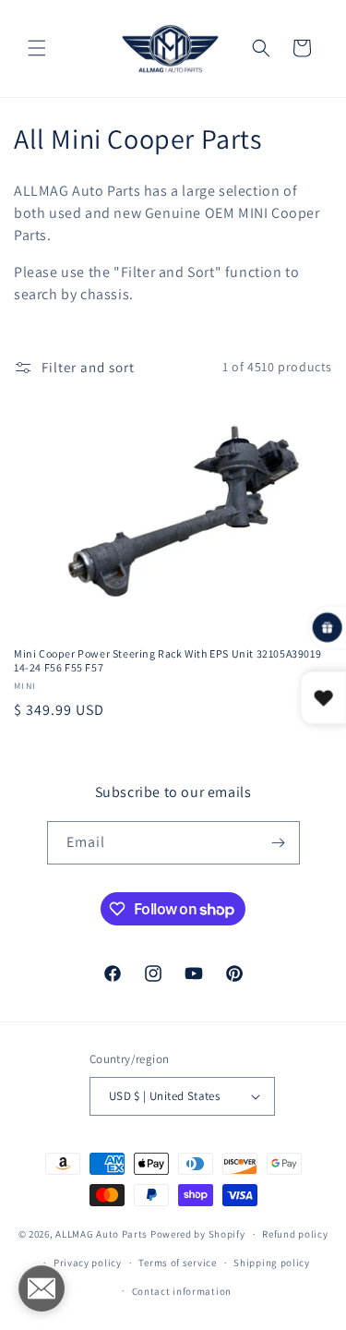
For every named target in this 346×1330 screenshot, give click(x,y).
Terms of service (177, 1262)
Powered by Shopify (197, 1233)
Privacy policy (88, 1262)
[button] (37, 48)
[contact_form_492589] (41, 1288)
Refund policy (295, 1233)
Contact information (182, 1291)
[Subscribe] (278, 842)
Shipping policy (271, 1262)
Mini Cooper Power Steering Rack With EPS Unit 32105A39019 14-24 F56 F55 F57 (167, 661)
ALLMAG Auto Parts (101, 1233)
